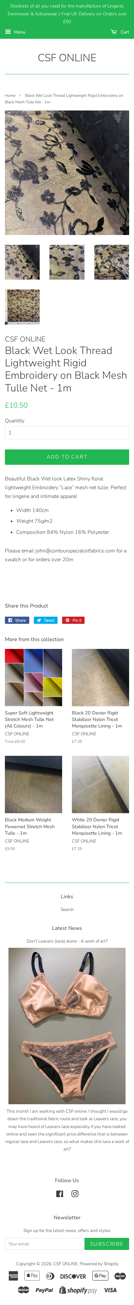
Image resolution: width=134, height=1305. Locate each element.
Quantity (14, 420)
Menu (19, 32)
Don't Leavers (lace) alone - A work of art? (67, 941)
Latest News (67, 928)
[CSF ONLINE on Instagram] (74, 1195)
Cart (124, 32)
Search (67, 909)
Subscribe (107, 1244)
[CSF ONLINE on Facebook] (59, 1195)
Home (10, 95)
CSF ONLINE (67, 58)
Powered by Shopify (99, 1264)
